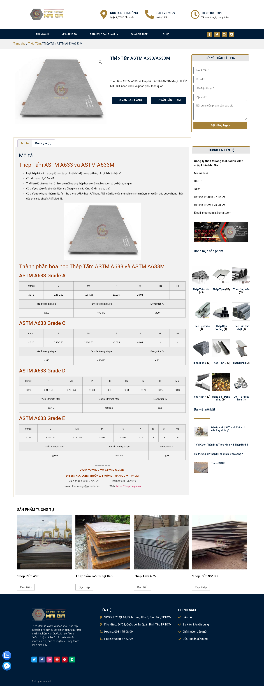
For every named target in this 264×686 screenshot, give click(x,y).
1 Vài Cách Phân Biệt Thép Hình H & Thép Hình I (221, 444)
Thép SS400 (218, 463)
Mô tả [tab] (25, 143)
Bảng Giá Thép (139, 34)
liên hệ (165, 34)
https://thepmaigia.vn (128, 486)
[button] (100, 62)
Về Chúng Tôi (69, 34)
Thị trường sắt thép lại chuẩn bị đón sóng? (218, 454)
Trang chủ (19, 43)
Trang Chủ (42, 34)
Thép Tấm (34, 43)
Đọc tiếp (26, 587)
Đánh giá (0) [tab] (43, 143)
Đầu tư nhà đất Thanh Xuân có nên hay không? (228, 429)
